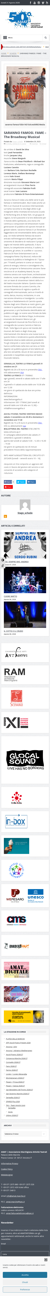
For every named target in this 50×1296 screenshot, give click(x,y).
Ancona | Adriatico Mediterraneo (19, 1050)
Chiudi (25, 1282)
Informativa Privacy (9, 1163)
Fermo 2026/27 (12, 1070)
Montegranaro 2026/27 (15, 1078)
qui (24, 426)
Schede (8, 144)
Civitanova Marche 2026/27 (16, 1058)
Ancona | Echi (11, 1046)
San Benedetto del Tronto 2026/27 (19, 1089)
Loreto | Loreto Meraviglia (16, 1074)
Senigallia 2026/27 (13, 1097)
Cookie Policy (7, 1169)
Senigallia (11, 1108)
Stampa (35, 144)
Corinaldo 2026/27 (13, 1062)
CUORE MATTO (10, 596)
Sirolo (10, 1112)
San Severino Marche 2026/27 (17, 1093)
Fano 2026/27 (11, 1066)
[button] (46, 1259)
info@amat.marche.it (16, 1196)
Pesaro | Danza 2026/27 (15, 1086)
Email (44, 144)
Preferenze (25, 1289)
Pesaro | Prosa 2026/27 (15, 1082)
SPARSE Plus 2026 (13, 1101)
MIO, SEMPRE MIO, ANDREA (16, 561)
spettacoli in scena (19, 144)
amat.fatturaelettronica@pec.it (20, 1213)
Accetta (25, 1275)
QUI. (40, 369)
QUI (22, 372)
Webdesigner (7, 1175)
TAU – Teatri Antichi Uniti (15, 1105)
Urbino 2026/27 (12, 1115)
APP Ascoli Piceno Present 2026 (18, 1042)
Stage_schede (18, 141)
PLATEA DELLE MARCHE (15, 1039)
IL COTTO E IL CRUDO (13, 631)
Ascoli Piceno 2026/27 (14, 1054)
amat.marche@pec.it (15, 1201)
